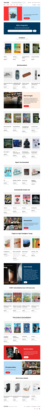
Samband (39, 406)
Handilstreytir (28, 406)
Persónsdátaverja (34, 406)
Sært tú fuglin (28, 96)
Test (24, 406)
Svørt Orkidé (28, 267)
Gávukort (38, 4)
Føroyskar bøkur (10, 367)
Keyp (25, 282)
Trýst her (26, 357)
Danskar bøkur (28, 349)
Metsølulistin (34, 4)
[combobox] (18, 2)
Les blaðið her (27, 18)
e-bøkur (8, 4)
